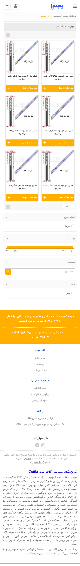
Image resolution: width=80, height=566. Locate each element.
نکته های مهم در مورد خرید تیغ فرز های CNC (40, 424)
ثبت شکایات (40, 388)
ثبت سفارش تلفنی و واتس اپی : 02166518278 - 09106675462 (40, 335)
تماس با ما (40, 358)
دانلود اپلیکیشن (40, 401)
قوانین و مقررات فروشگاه (40, 418)
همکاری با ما (40, 370)
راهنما (40, 411)
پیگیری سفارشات (40, 394)
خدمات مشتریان (40, 381)
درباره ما (40, 364)
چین (68, 293)
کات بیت (40, 350)
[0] (7, 6)
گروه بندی (45, 16)
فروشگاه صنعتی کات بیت (65, 16)
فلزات (67, 226)
